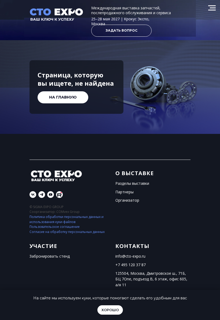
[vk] (33, 194)
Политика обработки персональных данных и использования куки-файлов (67, 219)
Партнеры (124, 191)
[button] (121, 31)
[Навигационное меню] (212, 8)
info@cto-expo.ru (130, 256)
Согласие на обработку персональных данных (67, 231)
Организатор (127, 200)
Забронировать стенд (50, 256)
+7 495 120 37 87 (130, 264)
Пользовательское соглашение (55, 226)
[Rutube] (59, 194)
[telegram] (41, 194)
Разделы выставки (132, 183)
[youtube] (50, 194)
